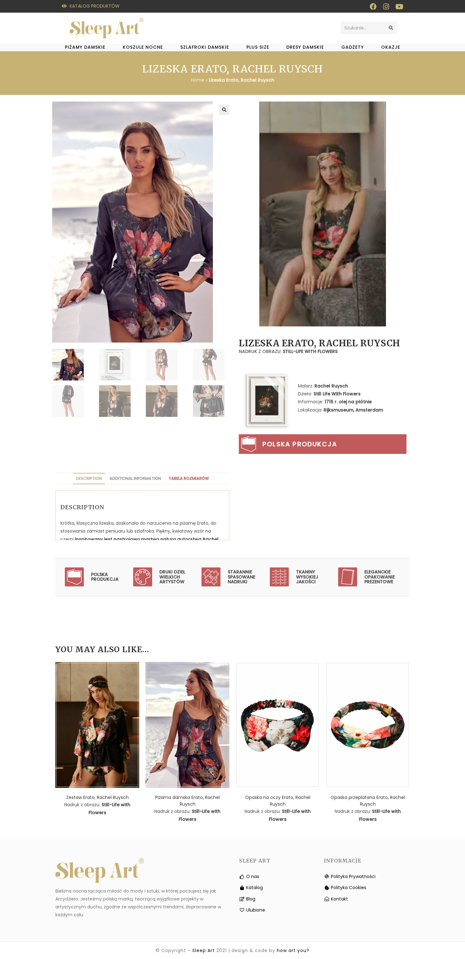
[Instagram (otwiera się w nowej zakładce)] (386, 6)
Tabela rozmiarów (189, 478)
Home (197, 80)
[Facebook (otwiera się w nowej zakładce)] (373, 6)
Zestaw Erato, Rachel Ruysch (97, 797)
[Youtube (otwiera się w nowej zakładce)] (397, 6)
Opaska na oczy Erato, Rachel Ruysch (277, 800)
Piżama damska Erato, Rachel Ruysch (187, 800)
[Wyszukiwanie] (391, 28)
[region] (322, 214)
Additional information (135, 478)
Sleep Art (203, 950)
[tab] (89, 478)
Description (89, 478)
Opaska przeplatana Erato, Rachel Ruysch (368, 800)
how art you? (293, 950)
